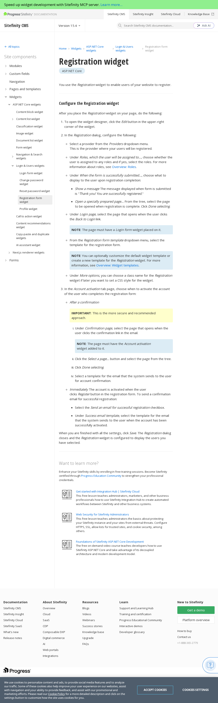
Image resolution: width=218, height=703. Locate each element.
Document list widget (29, 140)
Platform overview (196, 620)
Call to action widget (29, 216)
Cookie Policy (56, 694)
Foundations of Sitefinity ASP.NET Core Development (110, 542)
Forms (14, 260)
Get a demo (196, 610)
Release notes (12, 638)
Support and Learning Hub (136, 608)
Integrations (50, 656)
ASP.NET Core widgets (27, 104)
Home (63, 48)
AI (44, 644)
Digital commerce (54, 638)
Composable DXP (54, 632)
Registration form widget (31, 200)
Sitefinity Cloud (170, 14)
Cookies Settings (195, 690)
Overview (49, 608)
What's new (11, 632)
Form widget (24, 147)
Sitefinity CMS (116, 14)
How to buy (184, 631)
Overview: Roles (124, 167)
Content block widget (29, 112)
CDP (45, 626)
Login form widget (31, 173)
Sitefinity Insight (143, 14)
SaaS (46, 620)
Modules (15, 66)
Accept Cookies (155, 690)
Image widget (24, 133)
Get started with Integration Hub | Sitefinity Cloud (107, 491)
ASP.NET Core (72, 71)
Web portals (51, 650)
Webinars (88, 620)
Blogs (85, 608)
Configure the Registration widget (89, 103)
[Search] (120, 26)
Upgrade (88, 638)
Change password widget (31, 182)
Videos (86, 614)
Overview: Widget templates (117, 265)
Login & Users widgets (30, 166)
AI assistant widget (28, 245)
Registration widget (94, 61)
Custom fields (19, 73)
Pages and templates (25, 89)
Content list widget (28, 119)
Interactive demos (131, 626)
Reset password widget (35, 191)
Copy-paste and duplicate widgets (32, 236)
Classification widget (29, 126)
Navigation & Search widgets (29, 156)
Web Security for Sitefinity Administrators (102, 514)
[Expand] (5, 65)
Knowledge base (93, 632)
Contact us (184, 637)
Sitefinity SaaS (12, 626)
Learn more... (111, 4)
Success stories (92, 626)
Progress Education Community (101, 476)
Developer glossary (132, 632)
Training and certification (135, 614)
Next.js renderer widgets (28, 252)
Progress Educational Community (140, 620)
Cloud (46, 614)
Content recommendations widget (33, 225)
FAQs (85, 644)
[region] (109, 690)
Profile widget (28, 209)
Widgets (15, 97)
